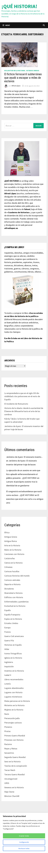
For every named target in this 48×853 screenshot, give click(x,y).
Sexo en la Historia (12, 761)
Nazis (6, 714)
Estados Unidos (32, 70)
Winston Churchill (11, 796)
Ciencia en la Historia (13, 562)
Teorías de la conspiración (15, 765)
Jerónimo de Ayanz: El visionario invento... (24, 457)
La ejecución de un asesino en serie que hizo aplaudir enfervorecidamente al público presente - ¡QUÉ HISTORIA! (23, 474)
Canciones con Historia (14, 554)
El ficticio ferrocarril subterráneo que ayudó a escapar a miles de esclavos (23, 78)
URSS (6, 783)
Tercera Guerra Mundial (14, 774)
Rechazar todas (24, 848)
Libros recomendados (13, 679)
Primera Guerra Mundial (14, 735)
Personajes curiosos (13, 722)
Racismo (8, 744)
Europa (7, 627)
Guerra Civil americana (14, 636)
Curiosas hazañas (11, 571)
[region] (24, 833)
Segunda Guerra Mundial (15, 757)
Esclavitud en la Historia (14, 70)
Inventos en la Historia (14, 670)
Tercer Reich (9, 770)
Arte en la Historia (12, 545)
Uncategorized (10, 778)
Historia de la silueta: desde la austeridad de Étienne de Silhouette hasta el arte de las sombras (23, 411)
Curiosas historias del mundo (17, 575)
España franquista (12, 614)
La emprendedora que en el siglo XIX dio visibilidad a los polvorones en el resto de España (22, 396)
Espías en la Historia (13, 619)
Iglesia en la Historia (13, 657)
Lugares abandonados (14, 688)
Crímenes (8, 567)
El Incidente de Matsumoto (16, 403)
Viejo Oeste (9, 791)
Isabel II (7, 675)
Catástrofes (9, 558)
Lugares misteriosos (13, 696)
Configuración (24, 842)
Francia (7, 632)
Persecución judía (12, 718)
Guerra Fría (9, 640)
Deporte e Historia (12, 584)
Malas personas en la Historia (17, 701)
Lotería (7, 683)
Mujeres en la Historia (13, 709)
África (6, 532)
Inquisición (9, 666)
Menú (7, 25)
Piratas (7, 731)
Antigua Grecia (10, 536)
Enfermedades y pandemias (16, 601)
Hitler (6, 649)
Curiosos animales (12, 580)
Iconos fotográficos (13, 653)
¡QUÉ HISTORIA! (19, 6)
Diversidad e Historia (13, 593)
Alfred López (16, 86)
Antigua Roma (10, 541)
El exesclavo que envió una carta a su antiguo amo (24, 499)
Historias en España (13, 644)
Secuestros (9, 753)
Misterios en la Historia (14, 705)
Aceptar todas (24, 836)
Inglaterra (8, 662)
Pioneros (8, 727)
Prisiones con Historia (13, 740)
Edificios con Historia (13, 597)
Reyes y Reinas (10, 748)
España (7, 610)
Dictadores (9, 588)
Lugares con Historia (13, 692)
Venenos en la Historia (14, 787)
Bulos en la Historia (12, 549)
